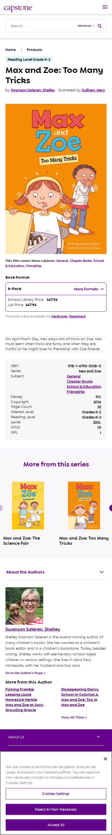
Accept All (56, 825)
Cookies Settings (56, 794)
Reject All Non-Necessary (56, 809)
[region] (56, 793)
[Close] (105, 759)
